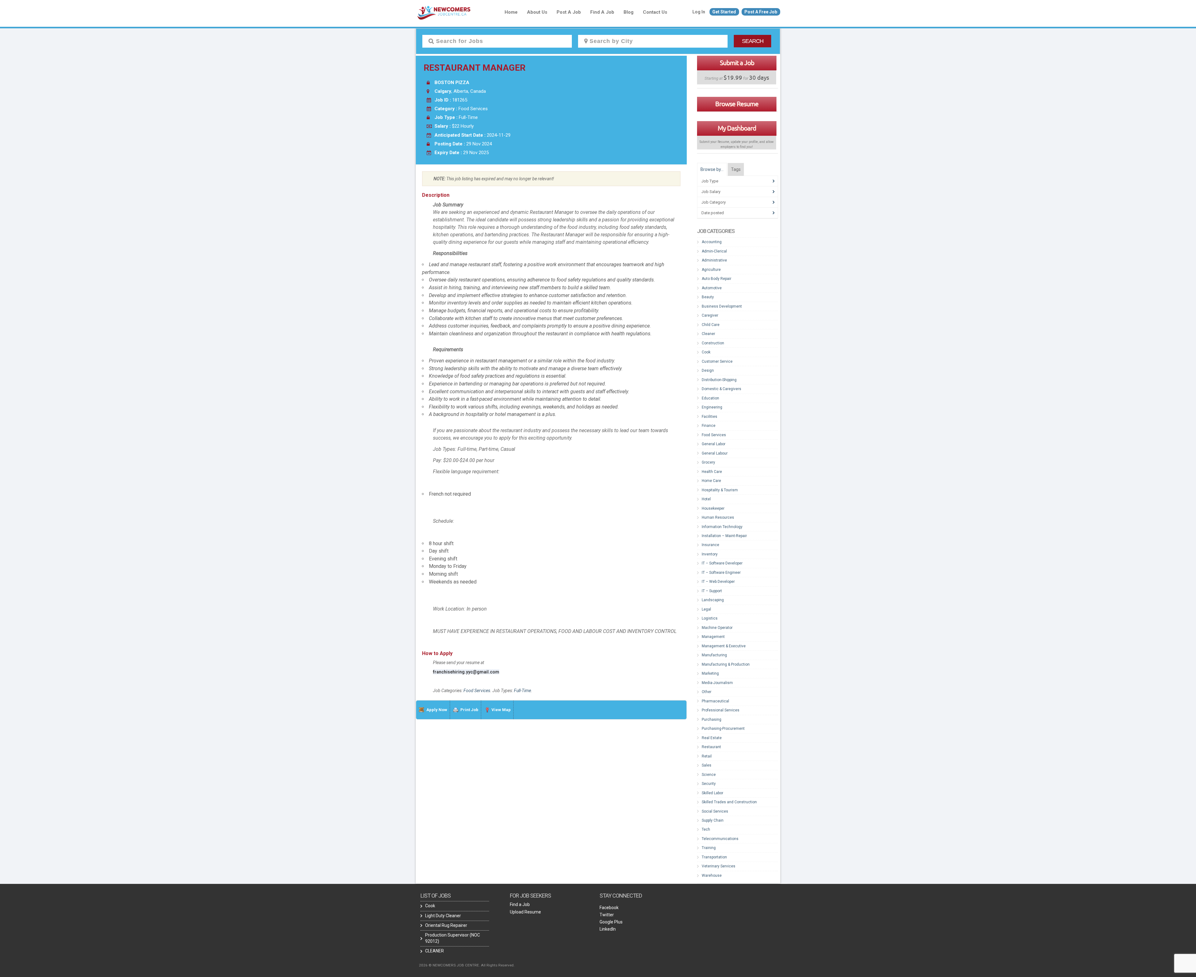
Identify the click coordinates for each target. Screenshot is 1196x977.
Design (708, 370)
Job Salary (710, 191)
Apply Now (436, 709)
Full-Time (522, 690)
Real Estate (712, 738)
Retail (707, 756)
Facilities (709, 416)
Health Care (712, 472)
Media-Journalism (717, 683)
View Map (501, 709)
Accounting (712, 242)
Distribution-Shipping (719, 380)
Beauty (708, 297)
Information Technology (722, 527)
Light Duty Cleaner (443, 915)
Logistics (710, 618)
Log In (698, 11)
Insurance (710, 545)
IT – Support (712, 591)
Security (709, 783)
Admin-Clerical (714, 251)
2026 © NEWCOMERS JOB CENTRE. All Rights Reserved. (467, 965)
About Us (537, 12)
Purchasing (711, 719)
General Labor (713, 444)
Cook (706, 352)
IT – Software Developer (722, 563)
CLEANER (434, 950)
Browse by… (712, 169)
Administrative (714, 260)
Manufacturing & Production (726, 664)
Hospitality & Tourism (720, 490)
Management (713, 637)
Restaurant (711, 747)
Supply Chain (713, 820)
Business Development (722, 306)
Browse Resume (736, 103)
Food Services (476, 690)
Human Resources (718, 517)
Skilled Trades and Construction (729, 802)
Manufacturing (714, 655)
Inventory (710, 554)
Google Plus (611, 921)
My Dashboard (737, 128)
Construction (713, 343)
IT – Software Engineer (721, 572)
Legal (706, 609)
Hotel (706, 499)
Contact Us (655, 12)
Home (511, 12)
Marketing (710, 673)
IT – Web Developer (718, 581)
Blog (629, 12)
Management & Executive (724, 646)
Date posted (712, 212)
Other (706, 692)
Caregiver (710, 315)
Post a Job (569, 12)
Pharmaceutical (715, 701)
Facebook (609, 907)
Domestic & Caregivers (721, 389)
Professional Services (720, 710)
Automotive (712, 288)
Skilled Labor (712, 793)
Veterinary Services (718, 866)
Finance (708, 425)
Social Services (715, 811)
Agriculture (711, 269)
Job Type (709, 181)
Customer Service (717, 361)
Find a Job (602, 12)
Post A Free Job (760, 11)
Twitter (607, 914)
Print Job (469, 709)
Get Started (724, 11)
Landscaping (713, 600)
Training (709, 848)
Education (710, 398)
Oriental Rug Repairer (446, 925)
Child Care (710, 325)
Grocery (708, 462)
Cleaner (708, 334)
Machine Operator (717, 627)
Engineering (712, 407)
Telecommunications (720, 839)
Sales (706, 765)
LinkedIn (608, 929)
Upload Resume (525, 911)
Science (709, 774)
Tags (736, 169)
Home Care (711, 481)
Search (752, 41)
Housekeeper (713, 508)
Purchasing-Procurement (723, 728)
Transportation (714, 857)
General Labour (715, 453)
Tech (706, 829)
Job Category (713, 202)
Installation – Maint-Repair (724, 536)
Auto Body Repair (716, 278)
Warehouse (712, 875)
